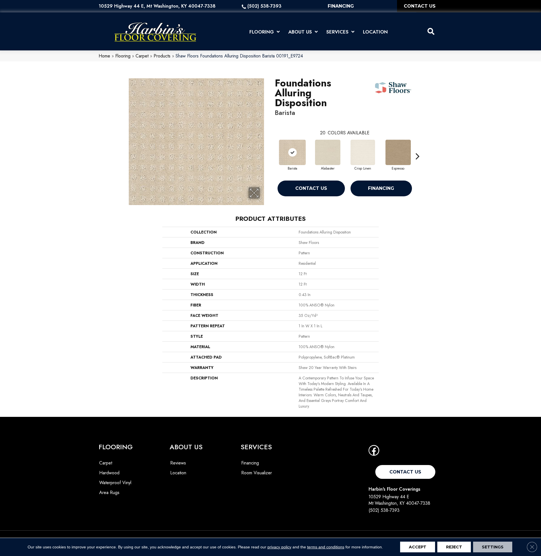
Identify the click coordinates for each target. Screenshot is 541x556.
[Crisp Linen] (362, 152)
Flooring (122, 56)
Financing (381, 188)
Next (417, 147)
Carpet (142, 56)
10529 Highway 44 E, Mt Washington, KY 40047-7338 (157, 6)
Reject (454, 547)
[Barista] (292, 152)
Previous (272, 147)
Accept (417, 547)
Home (104, 56)
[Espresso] (398, 152)
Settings (493, 547)
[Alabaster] (328, 152)
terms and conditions (325, 547)
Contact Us (311, 188)
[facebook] (374, 452)
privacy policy (279, 547)
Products (162, 56)
